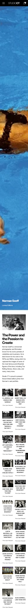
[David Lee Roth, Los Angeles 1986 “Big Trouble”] (7, 548)
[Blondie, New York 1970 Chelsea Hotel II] (7, 463)
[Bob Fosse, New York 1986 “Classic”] (7, 483)
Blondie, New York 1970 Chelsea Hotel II (7, 471)
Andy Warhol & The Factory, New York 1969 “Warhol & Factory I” (8, 424)
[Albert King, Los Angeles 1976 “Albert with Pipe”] (20, 392)
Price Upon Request (8, 405)
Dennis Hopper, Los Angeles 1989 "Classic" (20, 555)
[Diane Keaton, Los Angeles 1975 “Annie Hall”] (20, 570)
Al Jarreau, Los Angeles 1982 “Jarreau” (7, 400)
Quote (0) (26, 456)
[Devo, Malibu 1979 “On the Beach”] (7, 570)
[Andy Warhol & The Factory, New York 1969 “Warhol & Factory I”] (7, 415)
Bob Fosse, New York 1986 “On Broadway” (20, 488)
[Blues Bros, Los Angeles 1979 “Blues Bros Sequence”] (20, 462)
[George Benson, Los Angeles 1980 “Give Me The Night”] (7, 592)
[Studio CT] (14, 3)
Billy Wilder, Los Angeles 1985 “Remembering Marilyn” (20, 448)
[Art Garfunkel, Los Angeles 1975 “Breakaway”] (7, 439)
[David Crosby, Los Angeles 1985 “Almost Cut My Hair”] (20, 526)
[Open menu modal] (3, 3)
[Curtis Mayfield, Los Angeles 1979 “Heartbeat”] (7, 526)
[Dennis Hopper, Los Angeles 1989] (20, 548)
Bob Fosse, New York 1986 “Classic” (8, 491)
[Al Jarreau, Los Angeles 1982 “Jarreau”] (7, 392)
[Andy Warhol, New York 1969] (20, 414)
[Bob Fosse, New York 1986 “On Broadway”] (20, 482)
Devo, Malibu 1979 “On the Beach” (7, 578)
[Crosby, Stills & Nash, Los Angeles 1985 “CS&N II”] (20, 504)
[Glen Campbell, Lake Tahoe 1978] (20, 592)
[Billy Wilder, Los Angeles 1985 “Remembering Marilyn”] (20, 439)
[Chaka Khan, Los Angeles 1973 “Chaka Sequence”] (7, 502)
